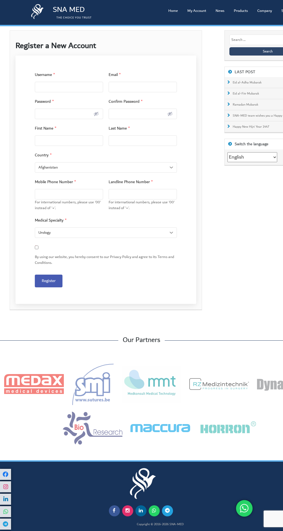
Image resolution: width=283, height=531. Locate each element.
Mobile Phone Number (55, 182)
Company (264, 10)
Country (43, 155)
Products (241, 10)
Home (173, 10)
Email (115, 74)
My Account (196, 10)
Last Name (119, 128)
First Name (46, 128)
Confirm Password (126, 101)
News (220, 10)
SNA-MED (176, 524)
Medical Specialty (51, 220)
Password (44, 101)
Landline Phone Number (131, 182)
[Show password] (96, 114)
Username (45, 74)
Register (49, 280)
